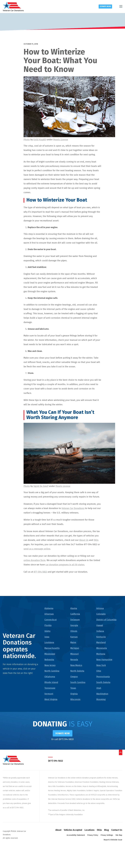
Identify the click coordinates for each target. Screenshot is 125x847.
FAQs (96, 540)
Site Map (118, 835)
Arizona (100, 608)
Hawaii (99, 625)
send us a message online (37, 549)
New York (101, 665)
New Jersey (50, 665)
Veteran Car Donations (73, 508)
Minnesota (101, 648)
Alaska (73, 608)
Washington (102, 693)
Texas (73, 688)
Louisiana (49, 642)
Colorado (101, 614)
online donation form (34, 560)
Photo (27, 139)
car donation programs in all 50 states (64, 564)
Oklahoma (49, 676)
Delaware (75, 619)
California (75, 614)
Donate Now (105, 6)
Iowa (46, 636)
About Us (84, 540)
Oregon (74, 676)
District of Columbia (106, 619)
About (58, 830)
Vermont (48, 693)
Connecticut (50, 619)
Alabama (48, 608)
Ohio (98, 671)
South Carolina (77, 682)
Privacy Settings (107, 835)
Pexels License (60, 139)
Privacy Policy (92, 835)
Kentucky (101, 636)
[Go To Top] (120, 752)
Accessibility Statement (76, 835)
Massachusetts (52, 648)
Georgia (74, 625)
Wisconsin (75, 699)
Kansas (74, 636)
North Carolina (51, 671)
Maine (73, 642)
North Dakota (77, 671)
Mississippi (49, 654)
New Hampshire (104, 659)
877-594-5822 (40, 572)
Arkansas (49, 614)
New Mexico (76, 665)
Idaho (47, 631)
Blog (106, 830)
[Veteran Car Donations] (13, 6)
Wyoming (101, 699)
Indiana (100, 631)
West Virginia (50, 699)
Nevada (74, 659)
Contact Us (116, 830)
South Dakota (103, 682)
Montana (100, 654)
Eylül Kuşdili (39, 139)
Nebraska (49, 659)
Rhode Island (51, 682)
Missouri (74, 654)
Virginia (74, 693)
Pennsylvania (103, 676)
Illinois (73, 631)
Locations (89, 830)
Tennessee (49, 688)
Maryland (101, 642)
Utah (98, 688)
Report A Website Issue (113, 840)
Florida (48, 625)
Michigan (74, 648)
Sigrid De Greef (40, 486)
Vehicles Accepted (73, 830)
